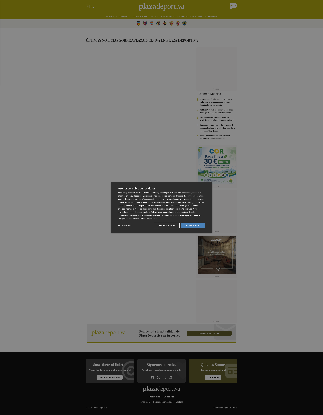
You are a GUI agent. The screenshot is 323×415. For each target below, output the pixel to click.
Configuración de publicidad (140, 215)
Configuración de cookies (128, 218)
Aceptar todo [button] (193, 225)
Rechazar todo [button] (167, 225)
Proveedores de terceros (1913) (184, 202)
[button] (125, 225)
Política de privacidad (148, 218)
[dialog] (161, 207)
